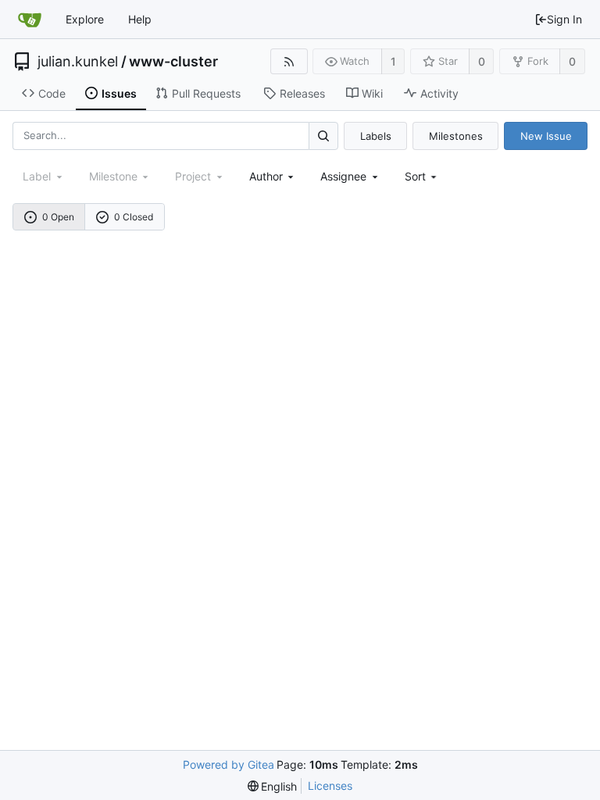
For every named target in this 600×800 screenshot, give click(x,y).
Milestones (456, 136)
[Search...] (323, 135)
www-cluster (173, 62)
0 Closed (133, 217)
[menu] (422, 176)
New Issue (546, 136)
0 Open (58, 217)
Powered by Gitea (228, 764)
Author (266, 176)
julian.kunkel (78, 62)
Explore (85, 19)
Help (140, 19)
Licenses (330, 785)
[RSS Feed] (288, 61)
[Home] (30, 19)
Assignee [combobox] (343, 176)
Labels (375, 136)
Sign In (564, 19)
